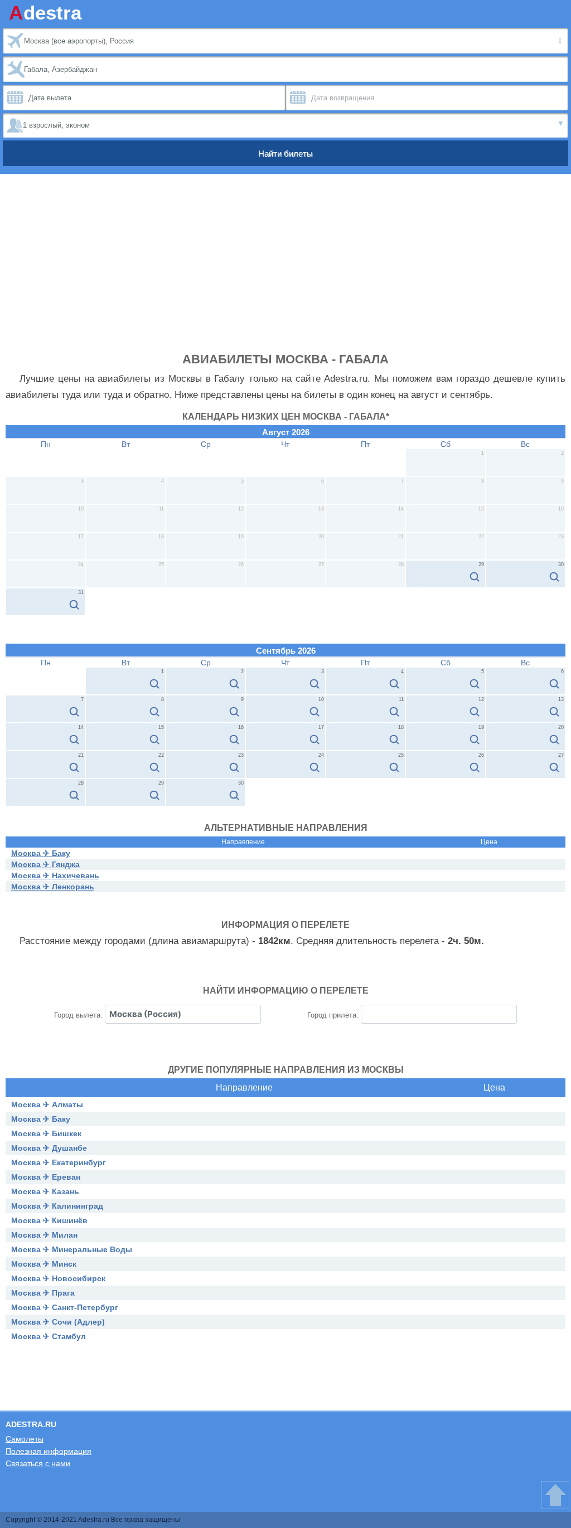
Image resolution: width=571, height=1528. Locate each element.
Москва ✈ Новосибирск (58, 1278)
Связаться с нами (38, 1463)
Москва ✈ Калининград (57, 1205)
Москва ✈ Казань (45, 1191)
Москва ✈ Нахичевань (55, 875)
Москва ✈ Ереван (45, 1176)
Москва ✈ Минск (43, 1263)
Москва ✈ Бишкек (46, 1133)
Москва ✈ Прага (43, 1292)
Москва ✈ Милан (44, 1234)
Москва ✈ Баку (40, 853)
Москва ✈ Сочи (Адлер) (58, 1321)
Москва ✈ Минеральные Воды (71, 1249)
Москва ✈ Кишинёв (49, 1220)
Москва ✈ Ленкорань (52, 886)
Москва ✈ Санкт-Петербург (64, 1307)
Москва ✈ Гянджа (45, 864)
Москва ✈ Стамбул (48, 1336)
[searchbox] (183, 1014)
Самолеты (24, 1438)
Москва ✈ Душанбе (49, 1147)
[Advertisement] (285, 269)
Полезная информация (48, 1451)
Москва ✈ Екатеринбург (58, 1162)
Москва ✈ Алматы (47, 1104)
